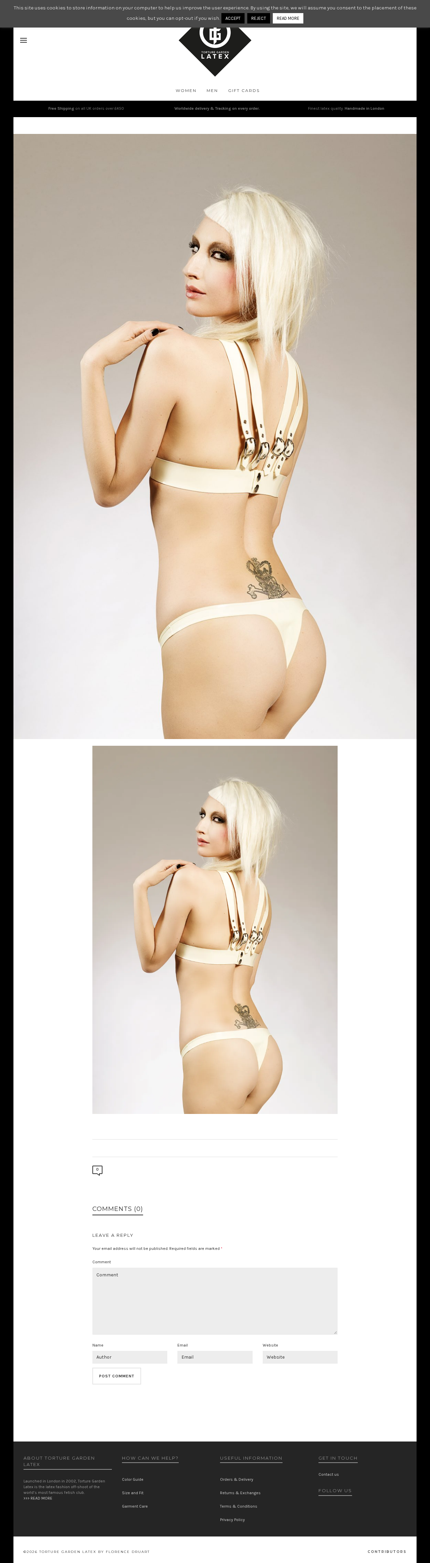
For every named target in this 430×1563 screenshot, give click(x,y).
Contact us (328, 1474)
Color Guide (132, 1479)
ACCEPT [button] (233, 18)
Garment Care (135, 1506)
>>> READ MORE (38, 1498)
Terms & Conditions (238, 1506)
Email (182, 1345)
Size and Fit (132, 1493)
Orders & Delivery (236, 1479)
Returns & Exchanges (240, 1493)
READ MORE (288, 18)
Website (270, 1345)
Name (97, 1345)
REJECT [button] (258, 18)
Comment (101, 1262)
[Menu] (23, 40)
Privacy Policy (232, 1519)
